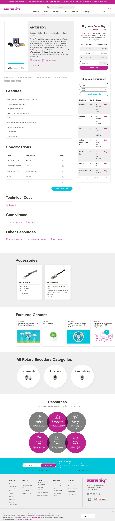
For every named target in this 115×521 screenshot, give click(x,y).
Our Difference (72, 494)
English (109, 11)
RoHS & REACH (33, 222)
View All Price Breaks (94, 94)
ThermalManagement (13, 503)
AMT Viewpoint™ (58, 239)
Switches (12, 499)
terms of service (68, 470)
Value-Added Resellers (38, 239)
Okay (112, 511)
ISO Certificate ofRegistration (42, 483)
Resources (55, 11)
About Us (71, 483)
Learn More (79, 470)
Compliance (61, 77)
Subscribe (48, 465)
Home (5, 15)
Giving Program (73, 488)
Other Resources (12, 80)
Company (86, 11)
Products (36, 11)
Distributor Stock (58, 486)
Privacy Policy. (106, 178)
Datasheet (36, 60)
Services (45, 11)
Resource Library (27, 493)
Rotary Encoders (25, 15)
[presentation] (106, 332)
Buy (105, 104)
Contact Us (71, 486)
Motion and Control (14, 15)
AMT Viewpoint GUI (36, 50)
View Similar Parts (62, 188)
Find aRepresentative (57, 489)
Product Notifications (16, 222)
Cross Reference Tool (27, 486)
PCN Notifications (42, 492)
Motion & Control (12, 490)
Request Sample (50, 60)
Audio (11, 483)
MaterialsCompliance (40, 488)
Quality (65, 11)
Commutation (35, 15)
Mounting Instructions (16, 239)
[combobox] (60, 7)
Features (8, 77)
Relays (11, 493)
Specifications (25, 77)
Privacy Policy (87, 470)
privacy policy (57, 470)
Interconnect (13, 486)
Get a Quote (37, 65)
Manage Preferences (23, 519)
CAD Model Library (27, 483)
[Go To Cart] (109, 8)
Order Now (75, 11)
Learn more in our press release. (57, 2)
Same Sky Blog (26, 490)
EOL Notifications (42, 495)
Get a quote (85, 33)
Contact (103, 11)
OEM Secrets (97, 178)
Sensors (11, 496)
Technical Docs (43, 77)
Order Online (57, 483)
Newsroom (71, 491)
